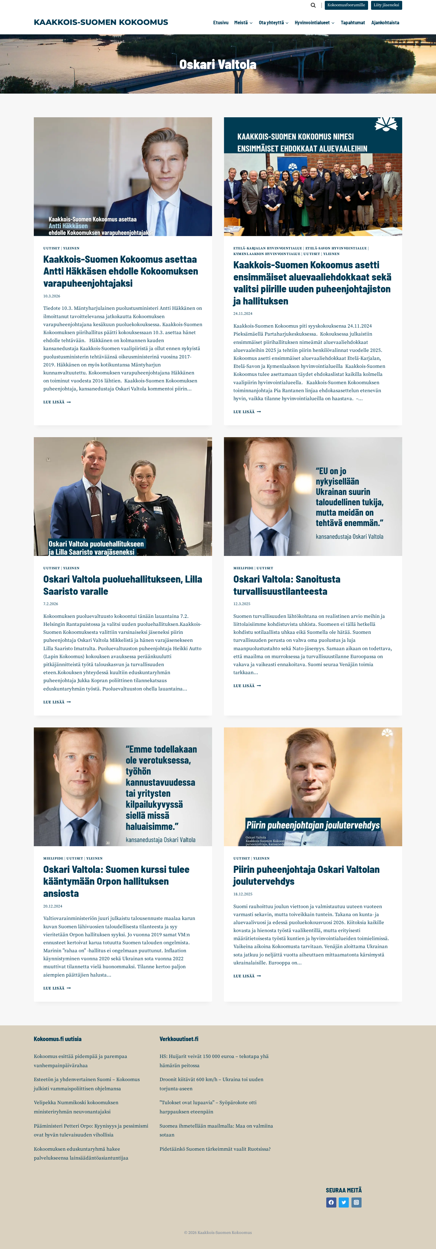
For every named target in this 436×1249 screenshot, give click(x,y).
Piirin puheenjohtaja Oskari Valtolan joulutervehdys (306, 875)
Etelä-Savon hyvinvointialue (336, 248)
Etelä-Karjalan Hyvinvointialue (267, 248)
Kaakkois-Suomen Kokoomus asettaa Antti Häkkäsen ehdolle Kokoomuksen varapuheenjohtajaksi (120, 271)
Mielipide (243, 568)
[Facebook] (331, 1202)
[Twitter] (344, 1202)
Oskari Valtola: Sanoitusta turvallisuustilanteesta (286, 585)
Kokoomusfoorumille (346, 5)
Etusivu (220, 22)
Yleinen (71, 248)
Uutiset (51, 248)
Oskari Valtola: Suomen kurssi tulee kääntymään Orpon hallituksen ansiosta (116, 881)
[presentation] (123, 176)
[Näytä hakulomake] (313, 5)
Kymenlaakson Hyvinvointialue (266, 254)
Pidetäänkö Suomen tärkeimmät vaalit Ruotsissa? (215, 1149)
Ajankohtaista (385, 22)
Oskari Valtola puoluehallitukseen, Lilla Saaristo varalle (122, 585)
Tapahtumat (353, 22)
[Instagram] (356, 1202)
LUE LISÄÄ (57, 402)
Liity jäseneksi (386, 5)
